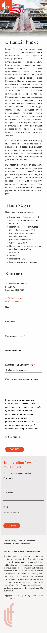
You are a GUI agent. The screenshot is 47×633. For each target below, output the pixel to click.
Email (6, 507)
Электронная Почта (15, 336)
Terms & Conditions (26, 541)
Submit (12, 525)
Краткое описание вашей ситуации (21, 379)
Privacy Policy (10, 541)
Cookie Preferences (21, 544)
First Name (8, 478)
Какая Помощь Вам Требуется (20, 365)
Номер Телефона (14, 350)
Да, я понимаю (15, 437)
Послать (14, 449)
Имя (8, 307)
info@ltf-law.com (12, 301)
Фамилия (10, 321)
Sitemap (7, 544)
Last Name (8, 493)
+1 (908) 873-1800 (13, 298)
